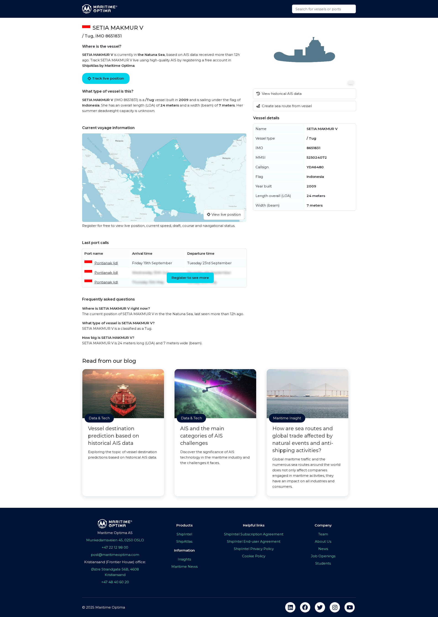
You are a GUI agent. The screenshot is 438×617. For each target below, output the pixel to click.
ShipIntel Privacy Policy (254, 549)
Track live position (108, 78)
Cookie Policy (253, 556)
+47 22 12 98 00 (115, 547)
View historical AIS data (281, 93)
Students (323, 563)
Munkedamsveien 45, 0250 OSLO (115, 540)
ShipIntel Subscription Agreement (253, 534)
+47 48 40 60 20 (115, 582)
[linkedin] (290, 607)
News (323, 549)
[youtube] (349, 607)
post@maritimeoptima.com (115, 554)
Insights (184, 559)
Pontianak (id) (106, 263)
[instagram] (335, 607)
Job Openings (323, 556)
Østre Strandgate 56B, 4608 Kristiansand (115, 572)
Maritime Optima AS (115, 533)
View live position (226, 214)
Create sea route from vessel (286, 106)
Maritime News (184, 566)
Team (323, 534)
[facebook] (305, 607)
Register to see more (190, 277)
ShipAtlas (184, 541)
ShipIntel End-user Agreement (253, 541)
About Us (323, 541)
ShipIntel (184, 534)
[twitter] (320, 607)
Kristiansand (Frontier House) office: (115, 562)
